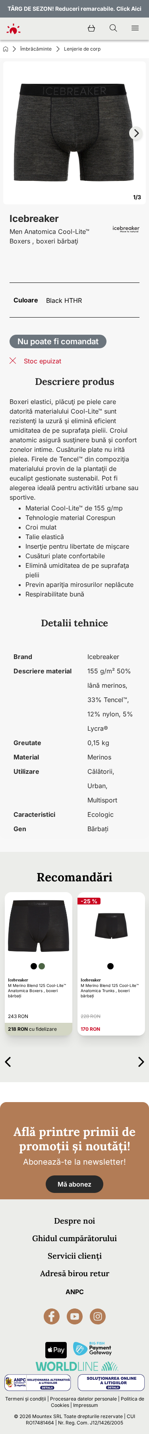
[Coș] (91, 28)
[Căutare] (113, 28)
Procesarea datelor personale (83, 1399)
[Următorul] (141, 1060)
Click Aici (128, 8)
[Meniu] (135, 28)
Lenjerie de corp (82, 49)
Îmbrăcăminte (36, 49)
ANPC (75, 1292)
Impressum (85, 1405)
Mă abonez (74, 1184)
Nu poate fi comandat (58, 341)
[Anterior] (8, 1060)
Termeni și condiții (25, 1399)
